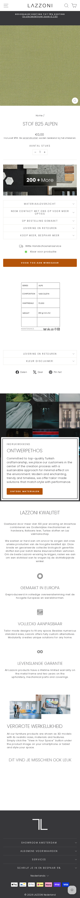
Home (39, 115)
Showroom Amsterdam (39, 842)
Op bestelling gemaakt (40, 220)
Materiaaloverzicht (40, 203)
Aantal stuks (40, 145)
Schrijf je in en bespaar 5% (39, 867)
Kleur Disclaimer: (40, 361)
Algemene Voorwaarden (39, 851)
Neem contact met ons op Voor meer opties (40, 212)
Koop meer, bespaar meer (40, 235)
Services (39, 859)
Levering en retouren (40, 228)
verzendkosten (30, 138)
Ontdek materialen (24, 491)
